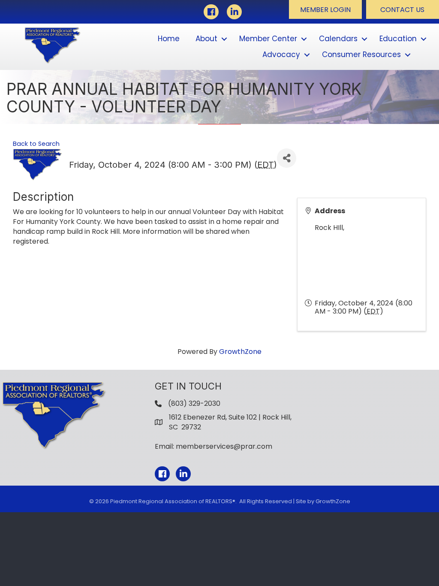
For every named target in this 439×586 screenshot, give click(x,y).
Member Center (268, 38)
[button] (325, 9)
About (206, 38)
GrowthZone (240, 351)
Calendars (338, 38)
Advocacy (281, 54)
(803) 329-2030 (194, 403)
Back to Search (36, 143)
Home (169, 38)
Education (398, 38)
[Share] (286, 158)
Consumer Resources (361, 54)
